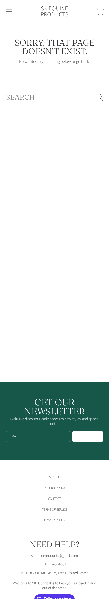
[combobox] (54, 97)
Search (54, 477)
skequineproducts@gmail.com (54, 555)
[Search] (99, 97)
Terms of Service (54, 509)
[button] (8, 11)
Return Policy (54, 488)
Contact (54, 498)
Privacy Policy (54, 520)
